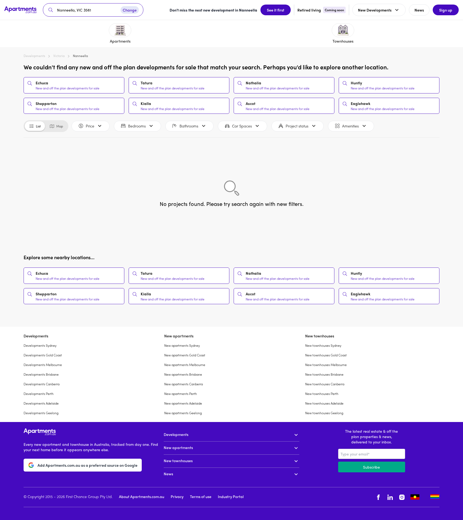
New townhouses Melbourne (326, 364)
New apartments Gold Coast (184, 355)
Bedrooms (137, 126)
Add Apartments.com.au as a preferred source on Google (87, 465)
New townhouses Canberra (324, 384)
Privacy (177, 496)
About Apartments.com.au (141, 496)
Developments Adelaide (41, 403)
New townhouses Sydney (323, 345)
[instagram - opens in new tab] (402, 497)
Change (130, 10)
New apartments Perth (180, 393)
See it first (275, 10)
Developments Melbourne (43, 364)
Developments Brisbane (41, 374)
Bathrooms (189, 126)
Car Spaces (242, 126)
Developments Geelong (41, 412)
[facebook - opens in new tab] (378, 497)
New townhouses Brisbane (324, 374)
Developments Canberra (41, 384)
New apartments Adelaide (183, 403)
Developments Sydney (40, 345)
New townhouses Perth (321, 393)
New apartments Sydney (182, 345)
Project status (297, 126)
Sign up (445, 10)
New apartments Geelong (183, 412)
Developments (34, 56)
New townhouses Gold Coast (326, 355)
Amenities (350, 126)
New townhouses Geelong (324, 412)
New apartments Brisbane (183, 374)
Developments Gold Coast (43, 355)
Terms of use (200, 496)
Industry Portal (231, 496)
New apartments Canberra (183, 384)
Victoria (59, 56)
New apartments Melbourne (184, 364)
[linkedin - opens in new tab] (390, 497)
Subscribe (371, 467)
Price (90, 126)
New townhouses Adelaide (324, 403)
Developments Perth (39, 393)
